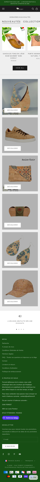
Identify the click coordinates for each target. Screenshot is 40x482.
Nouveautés (11, 21)
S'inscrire (10, 446)
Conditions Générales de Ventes (12, 350)
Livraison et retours (8, 365)
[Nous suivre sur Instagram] (9, 454)
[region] (20, 320)
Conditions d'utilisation (9, 368)
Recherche (5, 343)
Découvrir (12, 110)
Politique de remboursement (11, 372)
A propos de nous (8, 347)
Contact (4, 361)
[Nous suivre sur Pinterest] (14, 454)
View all (20, 68)
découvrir (12, 148)
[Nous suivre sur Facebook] (3, 454)
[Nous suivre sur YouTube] (20, 454)
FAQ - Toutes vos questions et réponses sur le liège (19, 357)
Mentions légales (7, 354)
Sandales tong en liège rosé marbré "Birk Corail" (14, 56)
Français (29, 460)
